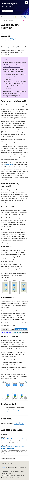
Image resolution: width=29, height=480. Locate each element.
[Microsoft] (15, 17)
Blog (22, 471)
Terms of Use (20, 475)
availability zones (9, 165)
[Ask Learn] (24, 20)
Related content (6, 43)
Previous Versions (14, 471)
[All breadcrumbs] (2, 20)
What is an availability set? (9, 39)
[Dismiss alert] (26, 2)
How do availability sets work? (10, 41)
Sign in (26, 17)
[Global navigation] (1, 16)
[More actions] (26, 20)
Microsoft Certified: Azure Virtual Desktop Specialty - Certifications (12, 447)
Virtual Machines (9, 20)
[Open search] (22, 16)
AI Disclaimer (4, 471)
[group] (14, 332)
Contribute (4, 473)
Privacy (10, 473)
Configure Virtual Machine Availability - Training (14, 439)
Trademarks (4, 478)
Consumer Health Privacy (7, 475)
